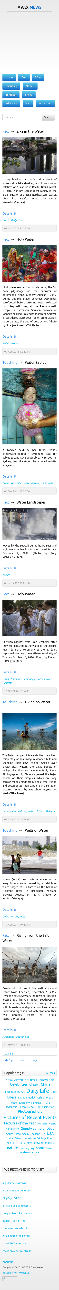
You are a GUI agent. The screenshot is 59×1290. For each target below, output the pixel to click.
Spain (25, 1133)
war (38, 1152)
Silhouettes (12, 1128)
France (13, 1102)
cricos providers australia (16, 1250)
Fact (5, 131)
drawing (38, 1142)
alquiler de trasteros (14, 1183)
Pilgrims (7, 682)
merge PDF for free (13, 1220)
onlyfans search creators (16, 1205)
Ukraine (9, 1138)
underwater (47, 483)
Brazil (5, 220)
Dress (11, 1097)
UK (43, 1133)
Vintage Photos (46, 1138)
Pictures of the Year (20, 1123)
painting (24, 1148)
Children (34, 1084)
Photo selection (45, 1106)
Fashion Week (45, 1097)
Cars (51, 1079)
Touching (10, 362)
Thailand (35, 1133)
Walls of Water (36, 830)
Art (27, 1079)
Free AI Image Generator (16, 1190)
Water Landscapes (31, 502)
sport (40, 1148)
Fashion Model (26, 1097)
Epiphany (29, 678)
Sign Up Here (16, 1060)
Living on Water (37, 702)
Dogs (54, 1091)
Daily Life (16, 220)
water (5, 343)
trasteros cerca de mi (14, 1228)
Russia (52, 1123)
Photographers (30, 1111)
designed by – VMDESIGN (17, 1272)
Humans (36, 1102)
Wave (14, 916)
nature (6, 574)
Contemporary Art (14, 1091)
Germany (24, 1102)
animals (19, 1143)
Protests (42, 1123)
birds (29, 1142)
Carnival (43, 1079)
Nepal (14, 343)
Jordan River (44, 678)
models (49, 1142)
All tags (50, 1072)
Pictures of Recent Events (30, 1117)
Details (7, 213)
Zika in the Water (30, 131)
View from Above (25, 1138)
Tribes (39, 811)
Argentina (8, 1036)
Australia (16, 483)
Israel (5, 678)
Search (48, 117)
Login (35, 1060)
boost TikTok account (14, 1243)
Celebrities (19, 1084)
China (5, 483)
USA (50, 1134)
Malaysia (50, 811)
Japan (22, 1106)
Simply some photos (37, 1128)
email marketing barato (16, 1235)
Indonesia (11, 1106)
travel (49, 1148)
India (46, 1102)
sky (32, 1148)
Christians (16, 678)
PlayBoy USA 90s (12, 1198)
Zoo (9, 1142)
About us (7, 1261)
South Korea (13, 1133)
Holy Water (26, 239)
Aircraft (18, 1079)
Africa (9, 1079)
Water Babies (35, 362)
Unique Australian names (17, 1213)
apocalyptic (22, 1036)
